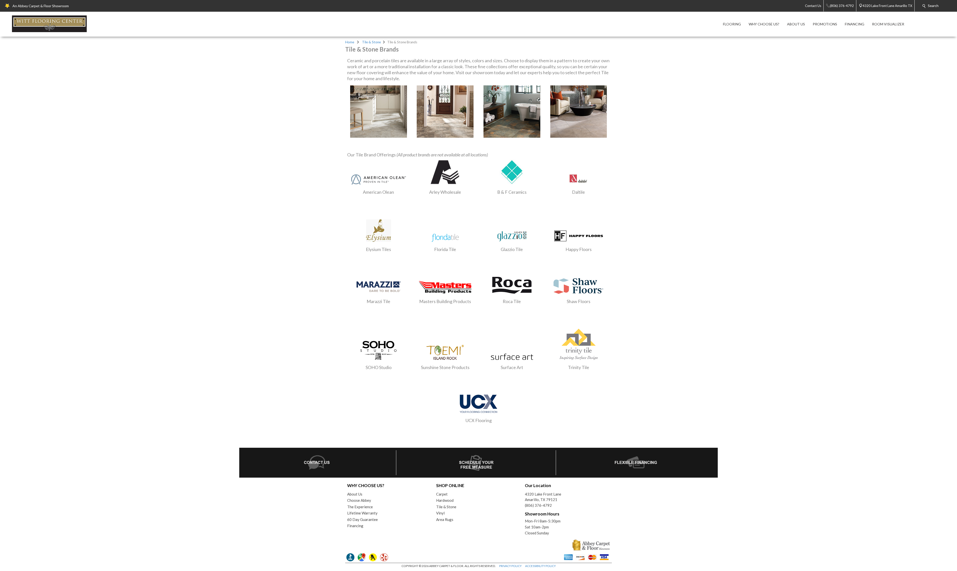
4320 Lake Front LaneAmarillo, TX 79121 (543, 497)
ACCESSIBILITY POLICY (540, 566)
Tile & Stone (371, 42)
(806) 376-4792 (538, 505)
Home (349, 42)
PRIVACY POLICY (510, 566)
